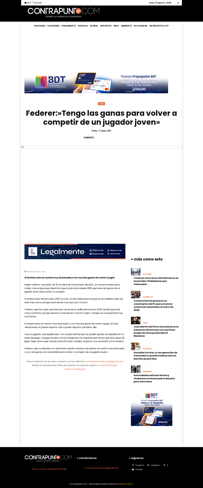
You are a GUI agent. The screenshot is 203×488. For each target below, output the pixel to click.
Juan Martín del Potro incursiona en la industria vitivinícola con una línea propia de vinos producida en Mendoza (156, 331)
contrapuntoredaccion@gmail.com (104, 361)
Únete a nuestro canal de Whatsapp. (49, 469)
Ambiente (147, 371)
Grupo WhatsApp (108, 365)
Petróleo (147, 349)
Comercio (148, 297)
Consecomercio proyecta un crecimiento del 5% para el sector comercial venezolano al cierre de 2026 (153, 305)
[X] (104, 137)
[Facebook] (98, 137)
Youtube (138, 469)
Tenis (101, 104)
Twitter (68, 369)
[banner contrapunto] (74, 261)
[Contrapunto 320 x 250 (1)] (151, 428)
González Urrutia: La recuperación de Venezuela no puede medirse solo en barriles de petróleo (155, 355)
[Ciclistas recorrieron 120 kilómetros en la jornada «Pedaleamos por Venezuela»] (135, 272)
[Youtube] (133, 469)
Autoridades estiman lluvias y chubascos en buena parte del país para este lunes (154, 378)
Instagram (79, 369)
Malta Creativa (126, 484)
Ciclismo (147, 274)
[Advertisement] (101, 50)
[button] (178, 3)
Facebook (139, 465)
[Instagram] (148, 465)
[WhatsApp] (117, 137)
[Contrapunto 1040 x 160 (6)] (96, 95)
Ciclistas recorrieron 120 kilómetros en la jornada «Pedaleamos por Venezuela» (156, 281)
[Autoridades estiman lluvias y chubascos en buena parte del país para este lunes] (135, 369)
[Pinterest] (110, 137)
